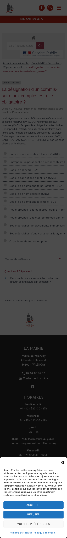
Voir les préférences (33, 524)
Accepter (33, 505)
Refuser (33, 514)
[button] (62, 462)
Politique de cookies (20, 533)
